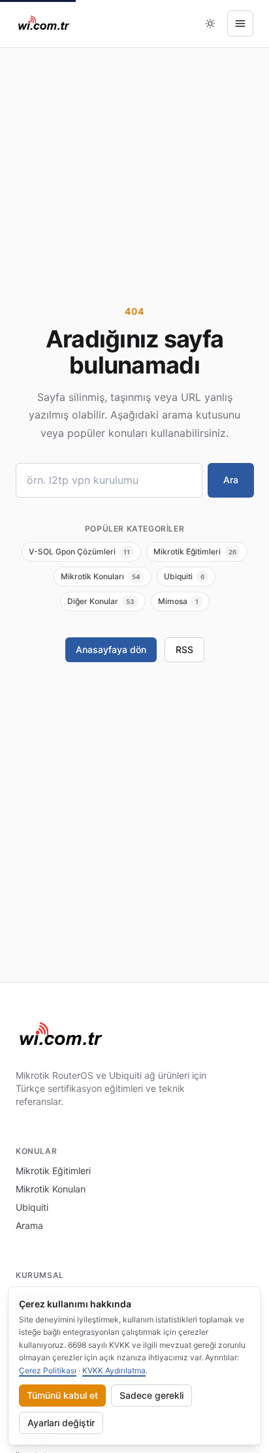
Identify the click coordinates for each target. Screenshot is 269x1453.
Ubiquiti (32, 1207)
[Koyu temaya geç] (210, 23)
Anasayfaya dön (111, 649)
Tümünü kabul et (62, 1395)
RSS (184, 649)
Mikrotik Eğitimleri (53, 1170)
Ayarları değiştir (61, 1422)
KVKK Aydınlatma (114, 1370)
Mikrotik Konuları (51, 1188)
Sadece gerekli (151, 1395)
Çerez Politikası (47, 1370)
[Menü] (240, 23)
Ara (230, 479)
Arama (29, 1225)
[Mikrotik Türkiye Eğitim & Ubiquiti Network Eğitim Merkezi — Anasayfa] (44, 23)
